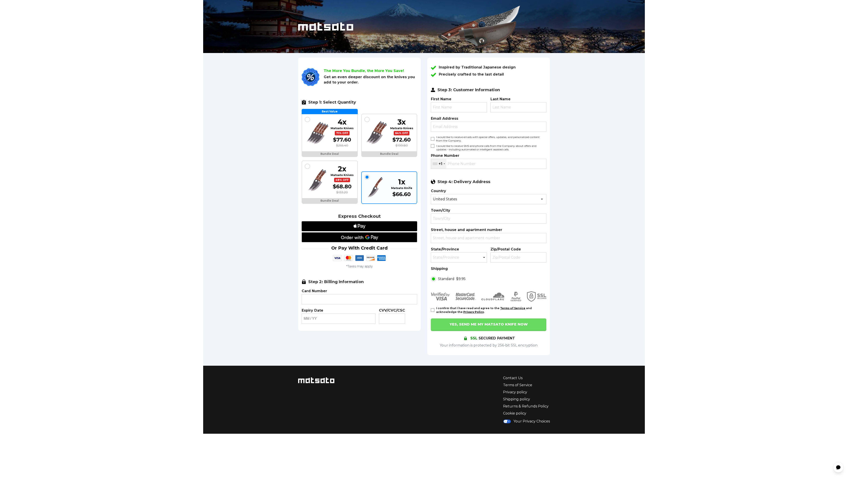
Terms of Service (512, 308)
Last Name (500, 99)
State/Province (445, 249)
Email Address (444, 118)
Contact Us (512, 378)
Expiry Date (312, 310)
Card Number (314, 291)
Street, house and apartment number (466, 230)
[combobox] (438, 164)
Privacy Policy (473, 312)
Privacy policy (515, 392)
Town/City (440, 210)
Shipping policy (516, 399)
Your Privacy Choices (531, 421)
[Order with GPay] (359, 237)
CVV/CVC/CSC (392, 310)
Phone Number (445, 155)
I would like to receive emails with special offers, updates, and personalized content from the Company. (488, 138)
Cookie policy (514, 413)
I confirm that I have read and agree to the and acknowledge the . (484, 310)
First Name (441, 99)
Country (438, 191)
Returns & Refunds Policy (526, 406)
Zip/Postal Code (505, 249)
